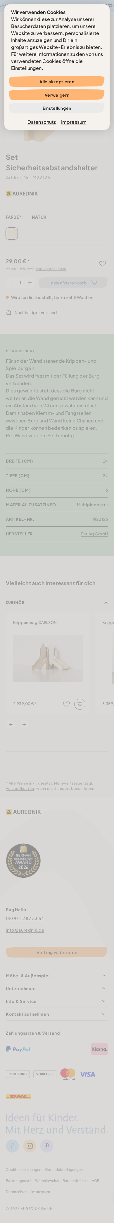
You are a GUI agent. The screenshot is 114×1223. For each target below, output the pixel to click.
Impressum (74, 122)
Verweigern (57, 95)
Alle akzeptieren (56, 81)
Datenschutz (41, 122)
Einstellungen (57, 108)
